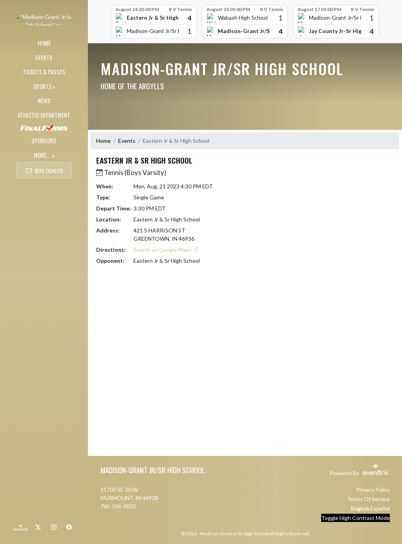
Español (380, 508)
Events (126, 140)
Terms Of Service (368, 499)
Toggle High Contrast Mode (355, 517)
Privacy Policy (373, 489)
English (360, 508)
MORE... (42, 155)
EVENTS (44, 57)
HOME (44, 43)
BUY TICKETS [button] (49, 170)
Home (103, 140)
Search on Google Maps (163, 249)
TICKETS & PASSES (44, 71)
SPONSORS (44, 140)
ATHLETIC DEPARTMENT (44, 115)
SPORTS (42, 86)
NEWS (44, 100)
